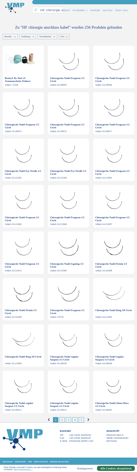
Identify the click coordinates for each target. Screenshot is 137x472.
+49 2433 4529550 (80, 435)
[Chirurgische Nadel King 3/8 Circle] (113, 293)
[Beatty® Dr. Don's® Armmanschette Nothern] (23, 61)
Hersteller (8, 37)
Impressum (8, 461)
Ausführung (26, 37)
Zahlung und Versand (59, 461)
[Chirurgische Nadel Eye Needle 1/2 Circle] (23, 154)
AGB (30, 461)
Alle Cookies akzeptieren (116, 468)
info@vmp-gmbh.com (81, 441)
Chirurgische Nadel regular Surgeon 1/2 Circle (64, 358)
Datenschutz (20, 461)
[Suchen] (35, 10)
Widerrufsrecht (41, 461)
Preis (62, 37)
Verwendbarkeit (45, 37)
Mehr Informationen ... (23, 469)
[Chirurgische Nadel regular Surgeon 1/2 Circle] (68, 339)
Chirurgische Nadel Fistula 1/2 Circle (111, 265)
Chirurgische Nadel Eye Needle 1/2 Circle (23, 172)
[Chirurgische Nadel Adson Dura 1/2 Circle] (113, 386)
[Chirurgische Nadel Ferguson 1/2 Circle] (68, 61)
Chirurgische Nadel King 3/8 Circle (113, 310)
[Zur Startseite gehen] (14, 8)
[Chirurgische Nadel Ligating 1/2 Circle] (68, 247)
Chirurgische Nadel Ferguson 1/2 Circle (67, 79)
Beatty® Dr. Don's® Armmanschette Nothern (18, 79)
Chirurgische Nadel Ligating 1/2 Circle (66, 265)
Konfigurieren (85, 468)
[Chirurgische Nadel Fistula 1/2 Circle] (113, 247)
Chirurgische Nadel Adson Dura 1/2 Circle (112, 404)
